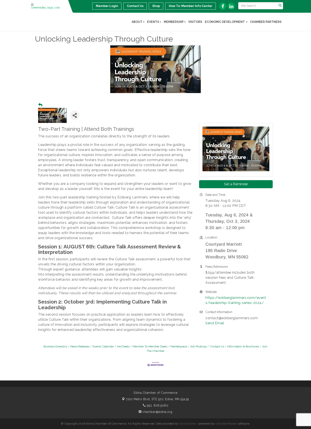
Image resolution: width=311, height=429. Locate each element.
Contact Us (217, 346)
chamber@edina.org (157, 412)
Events (153, 22)
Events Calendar (103, 346)
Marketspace (179, 346)
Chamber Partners (266, 22)
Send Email (214, 323)
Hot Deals (123, 346)
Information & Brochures (243, 346)
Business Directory (55, 346)
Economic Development (225, 22)
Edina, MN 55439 (157, 399)
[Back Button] (40, 105)
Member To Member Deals (150, 346)
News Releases (79, 346)
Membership (174, 22)
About (137, 22)
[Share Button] (74, 115)
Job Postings (198, 346)
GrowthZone (187, 423)
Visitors (195, 22)
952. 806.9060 (157, 405)
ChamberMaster (226, 423)
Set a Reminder (236, 184)
